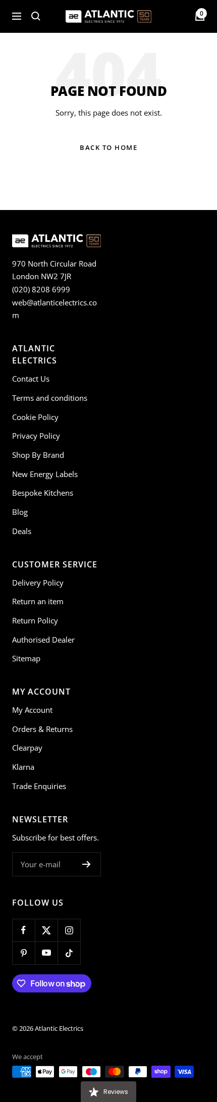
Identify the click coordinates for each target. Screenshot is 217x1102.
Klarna (23, 767)
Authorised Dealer (43, 640)
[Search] (35, 16)
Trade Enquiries (39, 786)
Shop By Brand (38, 455)
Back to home (108, 147)
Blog (20, 512)
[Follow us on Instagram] (69, 930)
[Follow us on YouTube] (46, 952)
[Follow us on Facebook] (23, 930)
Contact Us (30, 379)
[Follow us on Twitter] (46, 930)
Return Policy (35, 620)
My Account (32, 710)
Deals (21, 531)
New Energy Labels (45, 474)
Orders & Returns (42, 729)
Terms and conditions (49, 398)
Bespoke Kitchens (42, 493)
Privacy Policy (36, 436)
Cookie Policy (35, 417)
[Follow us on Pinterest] (23, 952)
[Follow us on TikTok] (69, 952)
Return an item (38, 601)
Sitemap (26, 658)
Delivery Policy (38, 583)
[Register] (86, 864)
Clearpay (27, 748)
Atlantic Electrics (59, 1028)
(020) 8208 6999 (41, 289)
